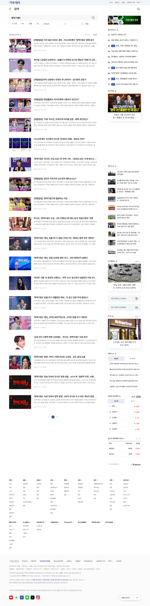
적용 (86, 24)
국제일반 (80, 487)
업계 (38, 487)
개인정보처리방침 (45, 561)
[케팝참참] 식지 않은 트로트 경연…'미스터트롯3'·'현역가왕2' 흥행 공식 (64, 40)
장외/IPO (11, 495)
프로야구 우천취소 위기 (118, 35)
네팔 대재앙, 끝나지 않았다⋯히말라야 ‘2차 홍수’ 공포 (128, 40)
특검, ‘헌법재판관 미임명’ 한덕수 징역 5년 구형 (129, 79)
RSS (138, 2)
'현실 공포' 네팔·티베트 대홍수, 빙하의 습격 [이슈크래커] (129, 51)
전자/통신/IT (54, 487)
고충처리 (69, 561)
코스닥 (133, 401)
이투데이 (23, 576)
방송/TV (11, 529)
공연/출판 (11, 540)
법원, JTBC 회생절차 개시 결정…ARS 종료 (128, 46)
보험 (24, 491)
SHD (113, 406)
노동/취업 (112, 495)
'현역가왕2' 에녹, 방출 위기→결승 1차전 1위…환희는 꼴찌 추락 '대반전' (64, 238)
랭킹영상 (39, 529)
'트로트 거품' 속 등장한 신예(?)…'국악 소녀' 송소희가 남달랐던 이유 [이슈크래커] (68, 277)
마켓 (10, 480)
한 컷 (24, 537)
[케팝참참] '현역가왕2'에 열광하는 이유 (50, 198)
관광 (10, 526)
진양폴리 (114, 417)
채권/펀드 (11, 505)
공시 (10, 484)
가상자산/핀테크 (27, 502)
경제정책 (66, 484)
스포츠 (11, 544)
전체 (15, 24)
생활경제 (66, 491)
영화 (10, 533)
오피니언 (126, 480)
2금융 (24, 495)
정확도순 (87, 35)
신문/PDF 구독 (131, 2)
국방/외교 (96, 491)
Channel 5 (68, 522)
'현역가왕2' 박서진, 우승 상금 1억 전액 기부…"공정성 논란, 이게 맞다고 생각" (66, 159)
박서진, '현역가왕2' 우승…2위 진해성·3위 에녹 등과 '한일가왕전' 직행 (63, 218)
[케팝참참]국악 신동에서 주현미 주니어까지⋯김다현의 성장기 (60, 79)
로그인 (111, 2)
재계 (51, 484)
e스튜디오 (39, 526)
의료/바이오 (53, 505)
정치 (95, 480)
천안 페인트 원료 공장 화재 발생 (124, 68)
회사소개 (24, 561)
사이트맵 (118, 561)
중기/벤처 (53, 509)
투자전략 (132, 358)
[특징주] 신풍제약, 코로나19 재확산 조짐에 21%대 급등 (129, 62)
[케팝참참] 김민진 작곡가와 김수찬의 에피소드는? (55, 178)
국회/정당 (96, 487)
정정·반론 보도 (88, 561)
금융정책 (25, 484)
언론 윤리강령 (36, 580)
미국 (79, 491)
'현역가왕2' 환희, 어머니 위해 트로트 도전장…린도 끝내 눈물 (59, 357)
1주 (23, 24)
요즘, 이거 (25, 529)
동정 (111, 505)
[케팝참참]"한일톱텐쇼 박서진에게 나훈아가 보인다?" (56, 99)
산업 (51, 480)
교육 (111, 487)
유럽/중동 (80, 502)
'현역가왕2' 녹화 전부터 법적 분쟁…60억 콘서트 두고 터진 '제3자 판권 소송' (66, 396)
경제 (65, 480)
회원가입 (117, 2)
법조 (111, 484)
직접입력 (46, 24)
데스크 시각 (126, 495)
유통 (51, 502)
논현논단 (125, 484)
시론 (124, 491)
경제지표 (66, 487)
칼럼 (124, 502)
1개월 (30, 24)
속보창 (123, 2)
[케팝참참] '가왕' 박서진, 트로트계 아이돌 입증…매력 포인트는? (61, 119)
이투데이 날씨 (95, 522)
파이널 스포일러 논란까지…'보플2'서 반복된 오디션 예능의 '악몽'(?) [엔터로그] (67, 60)
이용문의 (77, 561)
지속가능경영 (109, 522)
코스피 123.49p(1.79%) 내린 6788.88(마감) (129, 84)
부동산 (39, 480)
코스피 (116, 401)
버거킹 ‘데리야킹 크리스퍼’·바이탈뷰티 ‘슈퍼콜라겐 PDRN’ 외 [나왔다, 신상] (128, 209)
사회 (111, 480)
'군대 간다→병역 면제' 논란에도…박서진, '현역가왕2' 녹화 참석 (61, 337)
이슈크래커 (26, 526)
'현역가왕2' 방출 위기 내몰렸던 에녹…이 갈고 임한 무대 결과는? (61, 297)
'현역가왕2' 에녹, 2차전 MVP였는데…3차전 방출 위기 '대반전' (60, 317)
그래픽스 (25, 533)
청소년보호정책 (58, 561)
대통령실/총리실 (98, 484)
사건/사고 (112, 491)
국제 (79, 480)
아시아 (79, 498)
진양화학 (114, 429)
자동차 (52, 491)
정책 (38, 491)
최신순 (95, 35)
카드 (24, 498)
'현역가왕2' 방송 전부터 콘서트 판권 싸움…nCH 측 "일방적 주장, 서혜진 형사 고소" (69, 376)
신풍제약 (114, 423)
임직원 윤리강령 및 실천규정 (59, 580)
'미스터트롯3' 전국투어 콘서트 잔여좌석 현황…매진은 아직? (59, 139)
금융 (24, 480)
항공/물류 (53, 498)
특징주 (116, 358)
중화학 (52, 495)
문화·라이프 (12, 522)
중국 (79, 495)
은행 (24, 487)
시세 (10, 491)
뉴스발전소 (26, 522)
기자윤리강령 (46, 580)
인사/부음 (112, 502)
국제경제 (80, 484)
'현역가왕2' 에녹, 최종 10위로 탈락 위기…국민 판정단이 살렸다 (61, 258)
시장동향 (39, 484)
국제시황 (11, 513)
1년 (38, 24)
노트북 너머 (126, 505)
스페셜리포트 (54, 522)
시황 (10, 487)
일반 (10, 516)
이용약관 (33, 561)
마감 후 (125, 498)
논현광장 (125, 487)
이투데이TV (40, 522)
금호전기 (114, 412)
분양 (38, 495)
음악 (10, 537)
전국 (111, 498)
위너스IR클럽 (82, 522)
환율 (10, 509)
